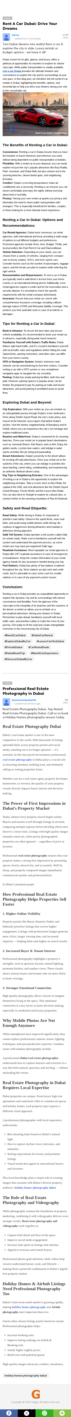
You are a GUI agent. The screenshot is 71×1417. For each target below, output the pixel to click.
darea (15, 34)
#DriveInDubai (13, 647)
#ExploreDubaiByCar (18, 641)
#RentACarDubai (15, 635)
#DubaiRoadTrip (15, 653)
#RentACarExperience (44, 653)
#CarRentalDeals (38, 647)
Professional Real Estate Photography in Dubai (26, 691)
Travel (7, 18)
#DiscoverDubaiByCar (18, 659)
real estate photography (18, 759)
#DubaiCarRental (42, 635)
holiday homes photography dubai (35, 1187)
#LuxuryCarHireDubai (50, 641)
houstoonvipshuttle (24, 699)
